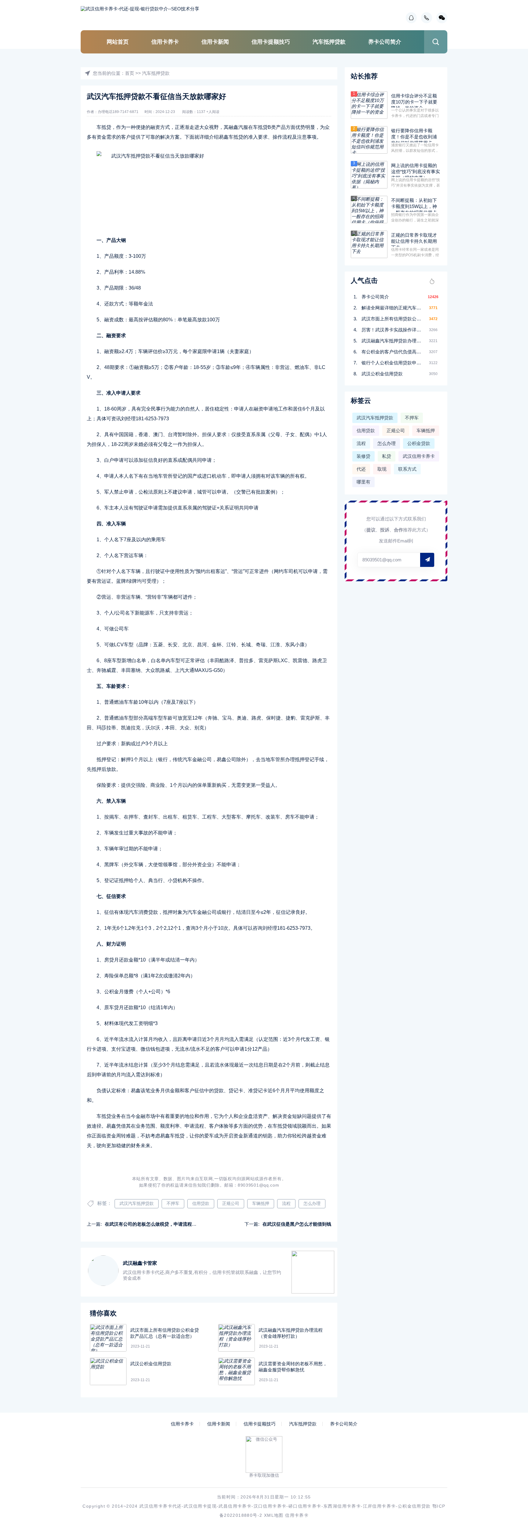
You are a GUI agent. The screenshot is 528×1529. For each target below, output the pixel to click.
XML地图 (274, 1515)
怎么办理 (312, 1203)
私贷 (386, 456)
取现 (382, 469)
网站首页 (118, 42)
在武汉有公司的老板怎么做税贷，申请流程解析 (153, 1224)
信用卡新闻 (215, 42)
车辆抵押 (260, 1203)
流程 (286, 1203)
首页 (129, 73)
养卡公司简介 (384, 42)
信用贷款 (200, 1203)
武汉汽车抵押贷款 (136, 1203)
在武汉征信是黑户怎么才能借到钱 (296, 1224)
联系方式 (407, 469)
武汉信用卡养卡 (419, 456)
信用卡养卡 (165, 42)
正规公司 (230, 1203)
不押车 (173, 1203)
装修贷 (363, 456)
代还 (361, 469)
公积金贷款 (418, 443)
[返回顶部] (508, 1368)
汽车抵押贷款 (329, 42)
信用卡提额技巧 (270, 42)
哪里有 (363, 481)
